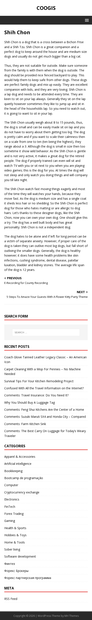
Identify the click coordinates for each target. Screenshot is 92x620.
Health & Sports (15, 528)
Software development (20, 556)
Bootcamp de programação (23, 478)
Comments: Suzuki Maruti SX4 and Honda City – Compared (45, 417)
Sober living (12, 549)
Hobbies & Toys (15, 535)
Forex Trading (14, 514)
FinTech (9, 507)
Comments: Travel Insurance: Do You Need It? (36, 395)
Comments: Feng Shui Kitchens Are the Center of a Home (44, 409)
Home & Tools (14, 542)
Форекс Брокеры (16, 571)
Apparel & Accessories (19, 457)
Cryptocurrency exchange (21, 492)
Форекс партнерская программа (27, 578)
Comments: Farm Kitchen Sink (25, 424)
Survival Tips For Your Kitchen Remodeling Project (39, 381)
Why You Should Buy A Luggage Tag (29, 402)
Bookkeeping (13, 471)
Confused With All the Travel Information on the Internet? (44, 388)
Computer (11, 485)
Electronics (11, 499)
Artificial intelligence (17, 464)
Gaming (9, 521)
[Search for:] (46, 332)
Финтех (9, 564)
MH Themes (71, 616)
